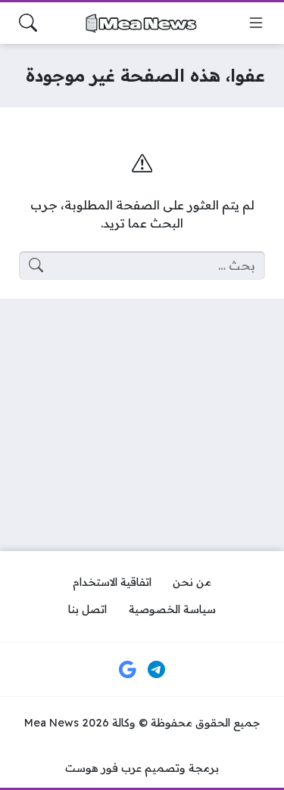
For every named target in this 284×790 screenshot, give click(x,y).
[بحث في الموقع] (28, 23)
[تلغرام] (156, 670)
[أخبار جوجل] (128, 670)
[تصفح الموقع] (256, 23)
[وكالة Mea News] (142, 23)
